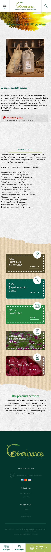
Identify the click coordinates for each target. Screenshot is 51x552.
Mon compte (19, 549)
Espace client (26, 497)
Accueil (20, 18)
